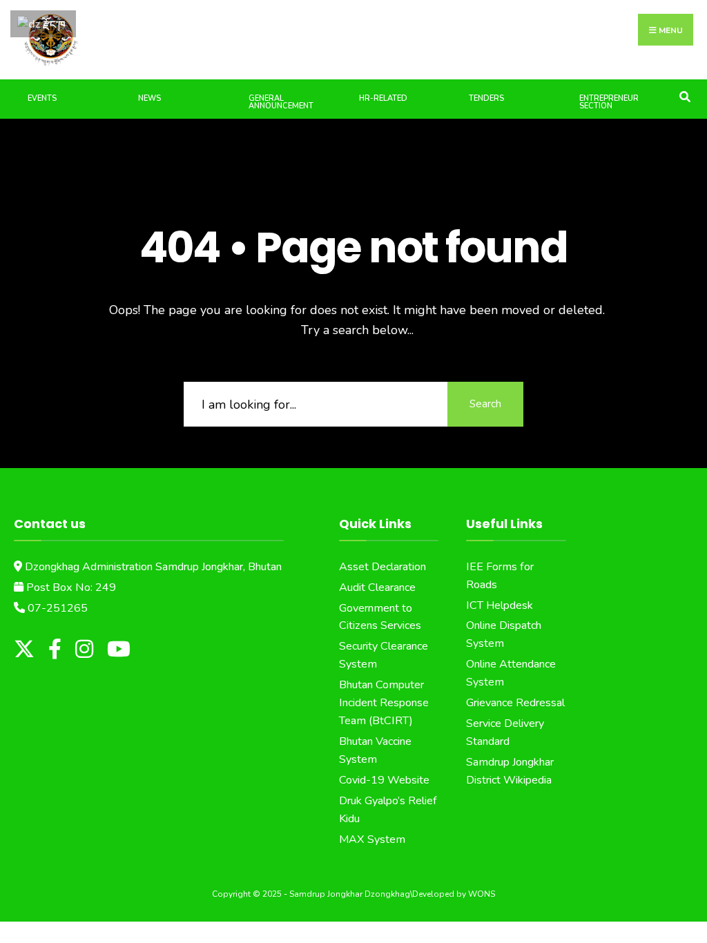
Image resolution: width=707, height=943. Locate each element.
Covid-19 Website (384, 780)
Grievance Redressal (515, 702)
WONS (481, 894)
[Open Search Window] (684, 96)
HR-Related (383, 98)
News (149, 98)
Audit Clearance (377, 587)
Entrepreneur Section (609, 102)
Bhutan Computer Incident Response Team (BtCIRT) (384, 702)
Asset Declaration (382, 566)
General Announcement (281, 102)
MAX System (372, 839)
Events (42, 98)
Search (485, 404)
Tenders (486, 98)
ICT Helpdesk (499, 605)
